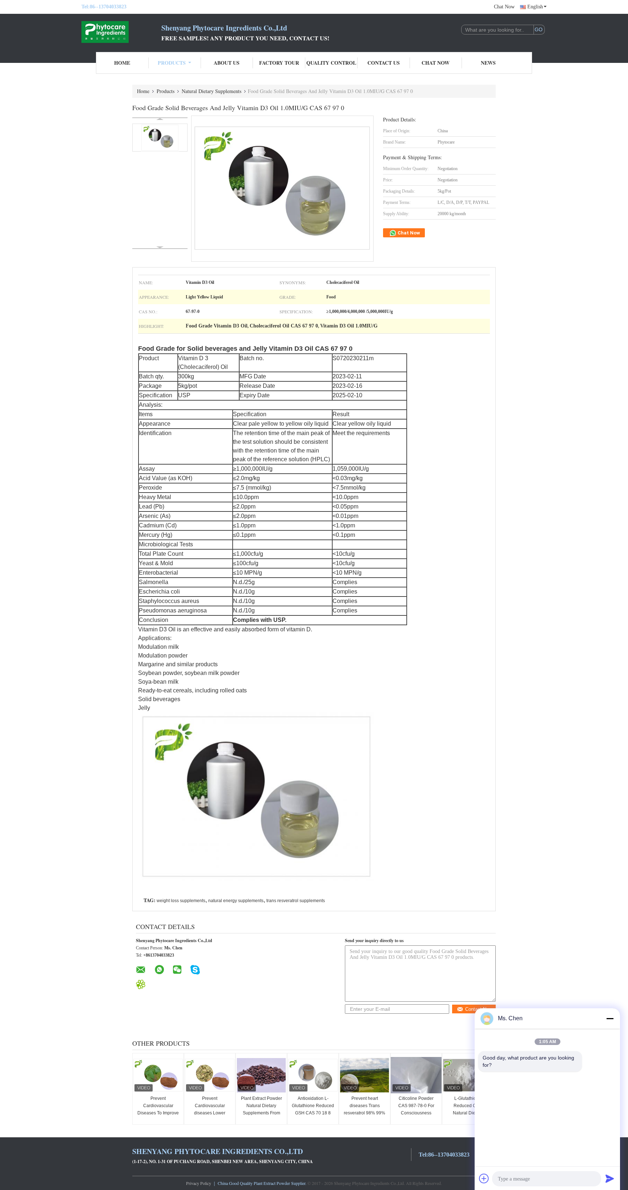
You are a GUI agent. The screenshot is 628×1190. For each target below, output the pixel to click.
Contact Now (478, 1009)
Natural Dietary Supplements (211, 91)
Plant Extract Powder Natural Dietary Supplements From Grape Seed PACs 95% (261, 1113)
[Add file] (484, 1178)
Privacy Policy (198, 1183)
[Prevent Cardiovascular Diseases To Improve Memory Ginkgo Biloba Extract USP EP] (158, 1075)
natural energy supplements (235, 900)
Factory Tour (279, 63)
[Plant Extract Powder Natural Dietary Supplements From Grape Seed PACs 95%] (261, 1075)
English (535, 6)
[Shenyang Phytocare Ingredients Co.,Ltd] (121, 32)
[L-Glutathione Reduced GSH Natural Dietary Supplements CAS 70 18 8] (467, 1075)
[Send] (610, 1178)
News (488, 63)
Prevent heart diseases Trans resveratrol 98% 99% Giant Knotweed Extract (364, 1113)
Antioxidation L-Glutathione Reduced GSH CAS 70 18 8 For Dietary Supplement (313, 1113)
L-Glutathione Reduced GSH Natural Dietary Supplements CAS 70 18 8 (468, 1113)
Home (122, 63)
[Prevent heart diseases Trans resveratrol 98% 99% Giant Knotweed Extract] (364, 1075)
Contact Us (383, 63)
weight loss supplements (181, 900)
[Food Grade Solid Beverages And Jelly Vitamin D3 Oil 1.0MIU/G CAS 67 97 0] (160, 138)
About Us (226, 63)
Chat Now (504, 6)
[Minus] (609, 1018)
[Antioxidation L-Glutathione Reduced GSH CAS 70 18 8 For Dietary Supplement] (312, 1075)
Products (172, 63)
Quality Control (331, 63)
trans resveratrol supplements (295, 900)
